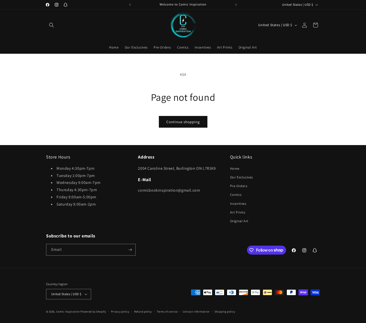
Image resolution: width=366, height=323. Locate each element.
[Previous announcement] (129, 4)
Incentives (238, 203)
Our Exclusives (241, 177)
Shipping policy (225, 311)
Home (235, 168)
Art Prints (237, 212)
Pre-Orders (238, 186)
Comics (236, 194)
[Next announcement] (236, 4)
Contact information (196, 311)
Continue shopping (183, 121)
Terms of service (167, 311)
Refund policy (143, 311)
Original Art (239, 221)
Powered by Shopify (93, 311)
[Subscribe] (129, 250)
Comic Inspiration (68, 311)
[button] (51, 25)
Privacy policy (120, 311)
